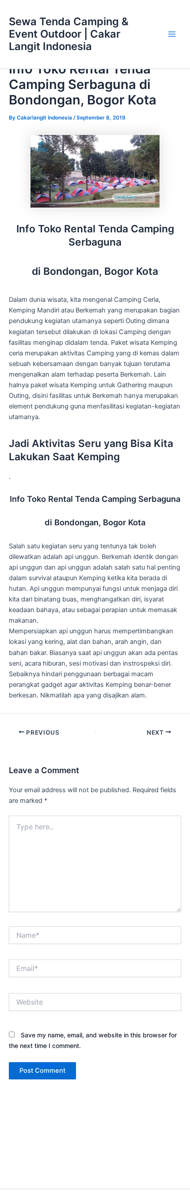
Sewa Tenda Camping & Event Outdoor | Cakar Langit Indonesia (69, 34)
